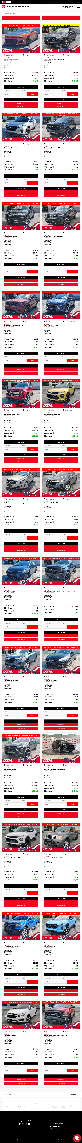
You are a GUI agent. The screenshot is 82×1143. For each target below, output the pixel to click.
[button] (39, 38)
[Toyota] (3, 6)
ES (9, 2)
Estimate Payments (21, 103)
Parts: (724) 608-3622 (68, 2)
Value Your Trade (21, 106)
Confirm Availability (21, 99)
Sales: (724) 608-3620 (46, 2)
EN (5, 2)
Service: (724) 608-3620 (57, 2)
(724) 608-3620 (67, 6)
